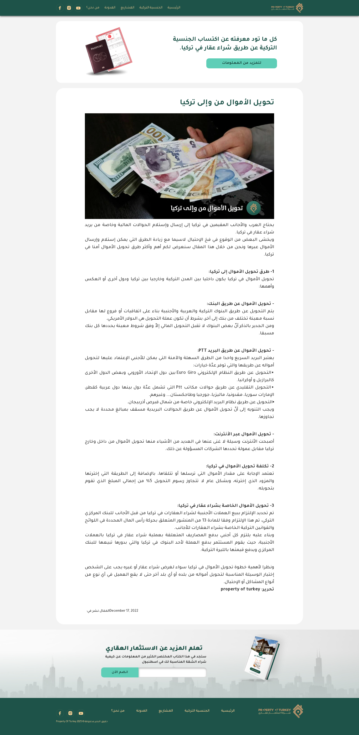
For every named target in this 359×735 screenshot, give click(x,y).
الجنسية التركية (151, 8)
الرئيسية (174, 8)
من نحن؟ (92, 8)
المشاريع (127, 8)
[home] (287, 8)
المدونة (110, 8)
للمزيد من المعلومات (241, 63)
